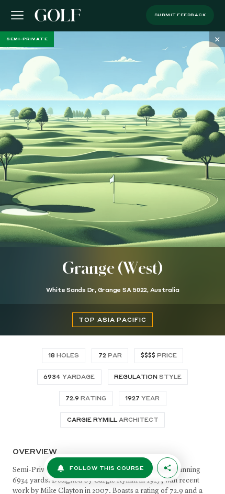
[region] (112, 262)
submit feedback (180, 15)
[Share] (167, 467)
